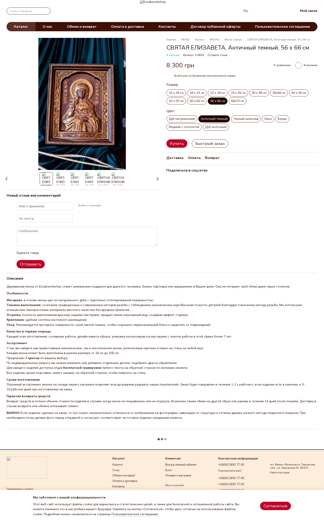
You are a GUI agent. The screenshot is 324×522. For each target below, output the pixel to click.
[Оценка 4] (67, 253)
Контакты (167, 26)
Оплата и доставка (127, 26)
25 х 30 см (238, 93)
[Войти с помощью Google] (113, 205)
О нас (47, 26)
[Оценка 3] (60, 253)
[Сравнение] (260, 11)
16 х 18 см (176, 93)
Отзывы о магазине (178, 476)
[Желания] (271, 11)
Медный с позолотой (184, 127)
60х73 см (237, 101)
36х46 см (278, 93)
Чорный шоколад (245, 119)
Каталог (21, 26)
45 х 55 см (176, 101)
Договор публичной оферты (215, 26)
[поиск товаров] (47, 11)
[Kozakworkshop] (27, 467)
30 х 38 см (259, 93)
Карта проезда (279, 472)
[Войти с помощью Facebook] (106, 205)
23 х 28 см (217, 93)
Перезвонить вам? (230, 470)
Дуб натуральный (182, 119)
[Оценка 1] (46, 253)
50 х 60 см (197, 101)
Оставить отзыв (217, 55)
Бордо (282, 119)
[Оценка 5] (74, 253)
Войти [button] (178, 75)
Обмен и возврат (82, 26)
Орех (268, 119)
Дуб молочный (216, 127)
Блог (168, 470)
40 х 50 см (298, 93)
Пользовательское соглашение (282, 26)
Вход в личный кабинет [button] (181, 465)
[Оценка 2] (53, 253)
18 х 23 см (197, 93)
